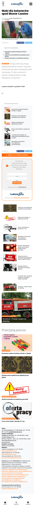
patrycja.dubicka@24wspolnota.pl (11, 458)
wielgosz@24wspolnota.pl (9, 451)
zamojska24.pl (16, 480)
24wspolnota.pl (12, 469)
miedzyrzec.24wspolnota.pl (9, 471)
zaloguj (17, 183)
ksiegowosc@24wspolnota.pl (10, 488)
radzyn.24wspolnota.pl (24, 471)
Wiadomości (5, 63)
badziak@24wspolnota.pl (9, 454)
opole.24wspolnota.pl (22, 474)
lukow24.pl (19, 473)
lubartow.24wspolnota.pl (9, 476)
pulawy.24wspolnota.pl (8, 474)
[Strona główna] (5, 503)
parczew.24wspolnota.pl (9, 473)
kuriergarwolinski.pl (18, 478)
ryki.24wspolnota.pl (7, 481)
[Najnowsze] (16, 503)
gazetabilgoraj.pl (7, 480)
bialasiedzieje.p (22, 469)
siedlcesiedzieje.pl (7, 478)
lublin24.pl (5, 469)
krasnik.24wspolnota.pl (20, 481)
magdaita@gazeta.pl (8, 437)
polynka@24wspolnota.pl (9, 440)
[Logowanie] (28, 503)
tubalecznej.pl (21, 476)
